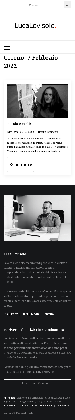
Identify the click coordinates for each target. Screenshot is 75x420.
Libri (25, 314)
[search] (67, 5)
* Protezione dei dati (41, 405)
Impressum (62, 405)
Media (35, 314)
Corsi (15, 314)
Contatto (48, 314)
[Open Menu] (6, 47)
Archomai (9, 397)
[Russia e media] (37, 101)
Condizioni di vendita (16, 405)
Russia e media (19, 123)
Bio (6, 314)
